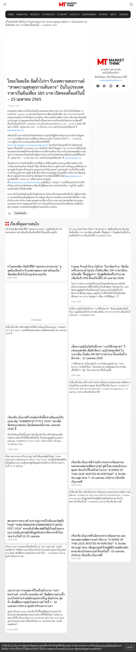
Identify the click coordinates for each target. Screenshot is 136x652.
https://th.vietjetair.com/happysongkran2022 (28, 145)
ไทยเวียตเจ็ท (20, 213)
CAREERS (123, 14)
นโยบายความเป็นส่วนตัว (105, 645)
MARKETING (22, 14)
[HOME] (68, 4)
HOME (11, 14)
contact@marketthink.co (110, 80)
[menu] (4, 4)
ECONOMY (62, 14)
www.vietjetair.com (15, 130)
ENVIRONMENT (89, 14)
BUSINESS (34, 14)
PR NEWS (103, 14)
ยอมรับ (130, 647)
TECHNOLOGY (48, 14)
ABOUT (113, 14)
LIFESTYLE (75, 14)
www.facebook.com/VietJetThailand (25, 182)
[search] (131, 4)
